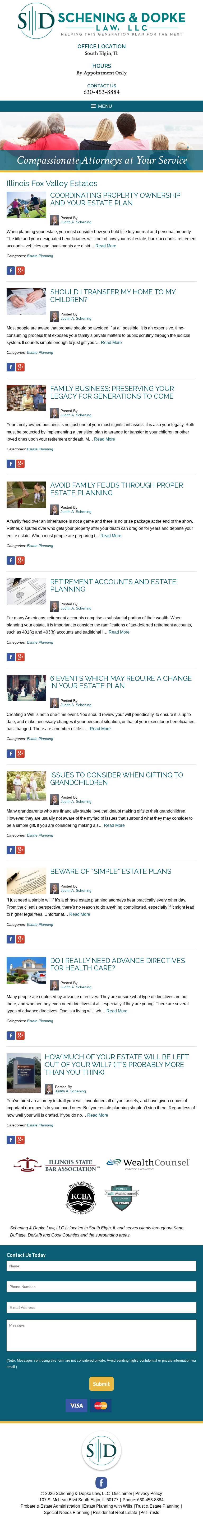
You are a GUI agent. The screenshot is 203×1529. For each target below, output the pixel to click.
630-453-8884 (102, 92)
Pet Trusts (149, 1512)
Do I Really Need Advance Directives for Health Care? (117, 964)
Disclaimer (122, 1493)
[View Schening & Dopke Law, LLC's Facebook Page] (101, 1483)
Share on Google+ (20, 270)
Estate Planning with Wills (108, 1506)
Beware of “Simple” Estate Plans (110, 871)
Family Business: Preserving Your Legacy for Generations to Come (112, 392)
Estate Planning (40, 256)
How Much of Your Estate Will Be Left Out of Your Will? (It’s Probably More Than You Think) (117, 1064)
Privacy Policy (148, 1493)
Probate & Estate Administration (51, 1506)
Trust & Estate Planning (158, 1506)
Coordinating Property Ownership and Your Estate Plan (115, 199)
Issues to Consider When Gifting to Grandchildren (116, 779)
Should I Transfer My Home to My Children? (113, 296)
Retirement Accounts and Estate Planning (113, 585)
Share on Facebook (11, 270)
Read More (105, 246)
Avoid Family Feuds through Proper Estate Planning (116, 489)
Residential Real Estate (115, 1512)
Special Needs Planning (67, 1512)
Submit (101, 1384)
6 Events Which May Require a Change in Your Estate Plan (121, 682)
